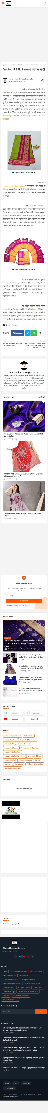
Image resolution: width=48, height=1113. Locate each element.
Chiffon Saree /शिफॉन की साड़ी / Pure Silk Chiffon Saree (22, 515)
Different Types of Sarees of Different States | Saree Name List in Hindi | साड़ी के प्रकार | (23, 1029)
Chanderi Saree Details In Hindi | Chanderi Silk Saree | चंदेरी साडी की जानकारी (31, 668)
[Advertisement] (24, 34)
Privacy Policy (10, 1088)
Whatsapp (34, 333)
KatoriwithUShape (11, 744)
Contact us (26, 1083)
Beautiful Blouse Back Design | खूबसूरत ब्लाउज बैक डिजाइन (24, 1068)
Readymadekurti (10, 760)
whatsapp (15, 713)
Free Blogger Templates (22, 1094)
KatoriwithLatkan (10, 740)
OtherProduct (25, 744)
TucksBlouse (19, 764)
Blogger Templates (10, 1097)
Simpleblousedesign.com (23, 372)
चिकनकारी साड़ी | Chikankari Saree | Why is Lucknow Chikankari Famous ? (23, 475)
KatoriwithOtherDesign (27, 740)
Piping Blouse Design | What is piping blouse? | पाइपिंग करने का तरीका (23, 1059)
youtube (15, 719)
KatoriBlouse (28, 736)
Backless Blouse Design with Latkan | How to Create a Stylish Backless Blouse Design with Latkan (31, 658)
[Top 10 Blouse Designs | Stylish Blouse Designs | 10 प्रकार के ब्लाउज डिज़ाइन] (10, 680)
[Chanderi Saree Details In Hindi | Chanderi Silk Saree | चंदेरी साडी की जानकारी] (10, 669)
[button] (45, 3)
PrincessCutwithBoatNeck (30, 748)
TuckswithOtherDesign (35, 764)
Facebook (19, 333)
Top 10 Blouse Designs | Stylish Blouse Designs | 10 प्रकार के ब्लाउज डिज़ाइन (31, 679)
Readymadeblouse (34, 756)
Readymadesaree (26, 760)
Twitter (28, 333)
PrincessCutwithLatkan (12, 752)
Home (7, 1083)
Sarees (11, 65)
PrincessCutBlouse (11, 748)
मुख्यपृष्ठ (5, 65)
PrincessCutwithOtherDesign (14, 756)
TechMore (8, 764)
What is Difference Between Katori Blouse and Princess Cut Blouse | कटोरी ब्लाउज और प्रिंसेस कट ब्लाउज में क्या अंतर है (31, 692)
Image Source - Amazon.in (24, 172)
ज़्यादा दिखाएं (41, 397)
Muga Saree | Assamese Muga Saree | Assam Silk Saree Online (23, 435)
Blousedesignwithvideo (13, 736)
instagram (36, 713)
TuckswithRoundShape (13, 768)
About (15, 1083)
